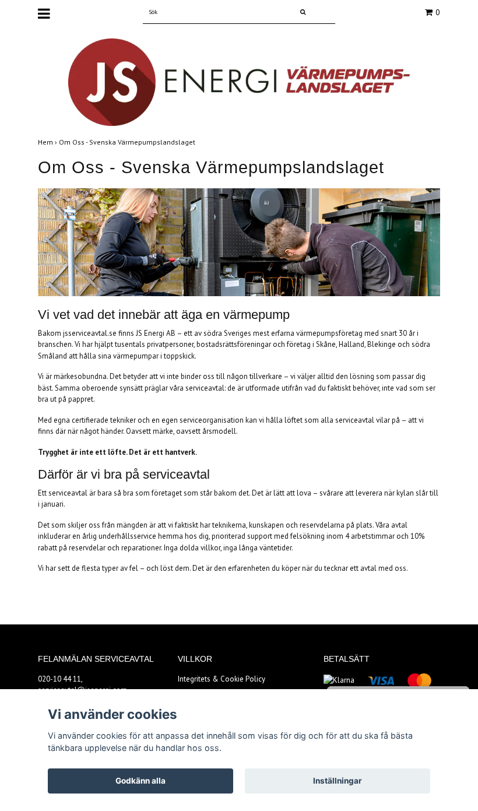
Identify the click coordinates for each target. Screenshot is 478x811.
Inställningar (337, 780)
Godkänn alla (140, 780)
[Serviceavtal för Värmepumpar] (238, 81)
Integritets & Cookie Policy (221, 679)
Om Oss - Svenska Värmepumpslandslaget (128, 142)
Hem (48, 142)
